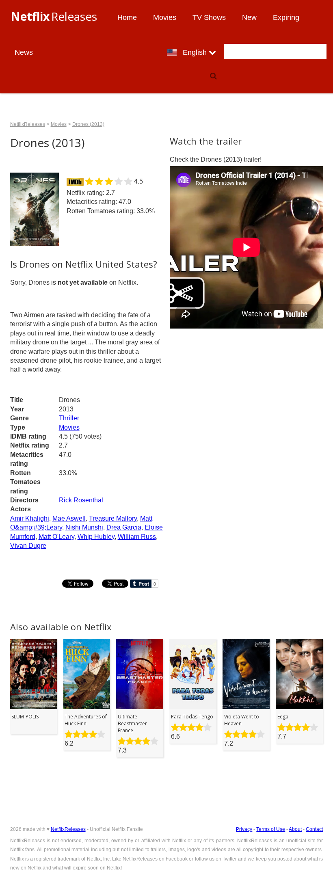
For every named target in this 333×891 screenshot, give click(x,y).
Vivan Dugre (28, 545)
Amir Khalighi (29, 518)
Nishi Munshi (84, 527)
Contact (314, 829)
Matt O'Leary (56, 536)
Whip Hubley (96, 536)
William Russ (137, 536)
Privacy (244, 829)
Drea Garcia (123, 527)
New (249, 17)
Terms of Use (270, 829)
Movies (164, 17)
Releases (54, 16)
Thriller (69, 418)
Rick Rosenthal (81, 500)
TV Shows (209, 17)
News (24, 52)
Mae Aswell (69, 518)
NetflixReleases (27, 124)
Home (127, 17)
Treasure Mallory (113, 518)
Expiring (286, 17)
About (295, 829)
